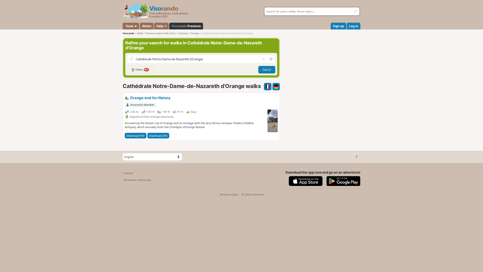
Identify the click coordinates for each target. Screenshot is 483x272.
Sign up (338, 26)
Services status (229, 194)
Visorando (129, 33)
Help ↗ (161, 26)
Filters (141, 69)
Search (266, 69)
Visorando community (137, 180)
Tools (129, 26)
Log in (353, 26)
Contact (128, 173)
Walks (146, 26)
